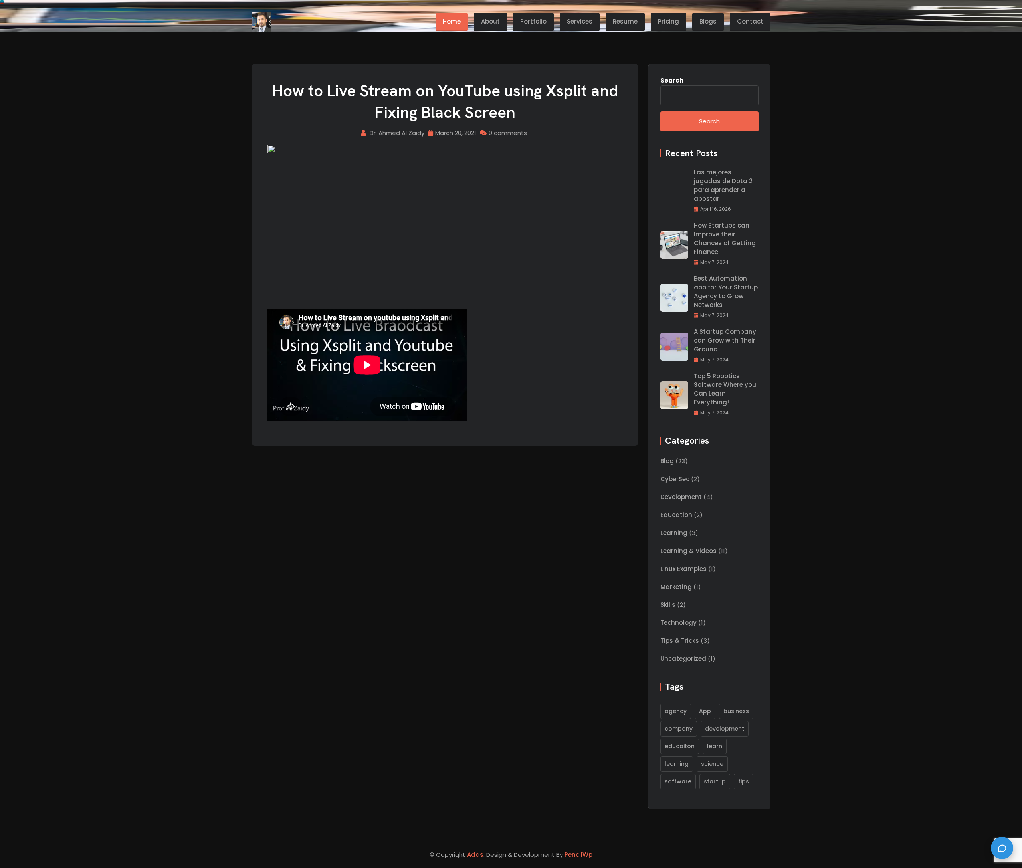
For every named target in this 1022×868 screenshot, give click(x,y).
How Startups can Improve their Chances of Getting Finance (725, 238)
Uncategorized (683, 658)
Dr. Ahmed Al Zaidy (397, 133)
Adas (475, 854)
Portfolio (533, 21)
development (724, 729)
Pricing (668, 21)
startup (715, 781)
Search (671, 80)
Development (681, 497)
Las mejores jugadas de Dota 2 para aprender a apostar (723, 185)
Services (579, 21)
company (679, 729)
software (678, 781)
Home (452, 21)
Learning (673, 533)
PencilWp (578, 854)
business (736, 711)
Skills (667, 604)
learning (677, 764)
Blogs (708, 21)
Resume (625, 21)
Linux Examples (683, 569)
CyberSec (674, 479)
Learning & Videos (688, 551)
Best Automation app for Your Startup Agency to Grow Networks (726, 291)
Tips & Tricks (679, 640)
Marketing (676, 587)
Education (676, 515)
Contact (750, 21)
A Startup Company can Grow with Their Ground (725, 340)
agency (676, 711)
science (712, 764)
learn (714, 746)
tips (743, 781)
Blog (667, 461)
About (490, 21)
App (705, 711)
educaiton (680, 746)
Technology (678, 622)
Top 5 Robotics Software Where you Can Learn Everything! (725, 389)
